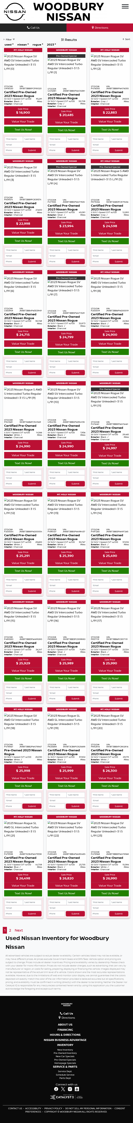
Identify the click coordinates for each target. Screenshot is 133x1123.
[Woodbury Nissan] (55, 11)
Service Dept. (65, 1071)
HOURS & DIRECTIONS (65, 1034)
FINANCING (65, 1029)
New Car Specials (65, 1056)
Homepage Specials (65, 1063)
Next (19, 930)
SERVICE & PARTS (65, 1066)
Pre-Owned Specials (65, 1059)
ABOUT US (65, 1024)
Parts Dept (65, 1078)
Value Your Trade (23, 121)
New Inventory (65, 1049)
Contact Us (15, 1108)
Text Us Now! (23, 129)
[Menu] (125, 7)
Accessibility (33, 1108)
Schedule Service (65, 1074)
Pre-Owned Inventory (65, 1053)
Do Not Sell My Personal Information (88, 1108)
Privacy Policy (53, 1108)
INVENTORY (65, 1045)
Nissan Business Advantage (65, 1040)
